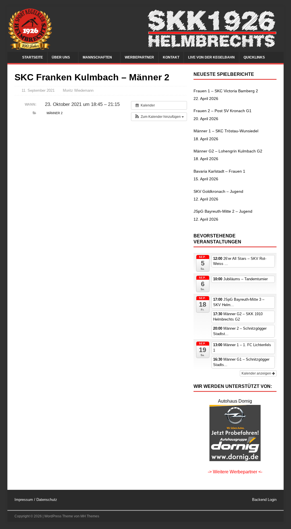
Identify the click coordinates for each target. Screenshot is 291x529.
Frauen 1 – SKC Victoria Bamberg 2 (226, 91)
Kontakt (171, 57)
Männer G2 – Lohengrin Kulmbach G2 (228, 151)
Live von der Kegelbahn (211, 57)
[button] (159, 117)
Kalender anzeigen (257, 373)
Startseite (32, 57)
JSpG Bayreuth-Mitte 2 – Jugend (223, 211)
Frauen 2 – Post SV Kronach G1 (222, 110)
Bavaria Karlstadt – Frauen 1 (219, 171)
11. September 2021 (38, 90)
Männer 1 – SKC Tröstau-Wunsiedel (226, 131)
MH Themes (89, 516)
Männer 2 (55, 113)
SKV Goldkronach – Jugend (218, 191)
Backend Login (264, 499)
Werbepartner (139, 57)
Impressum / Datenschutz (35, 499)
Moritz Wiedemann (78, 90)
